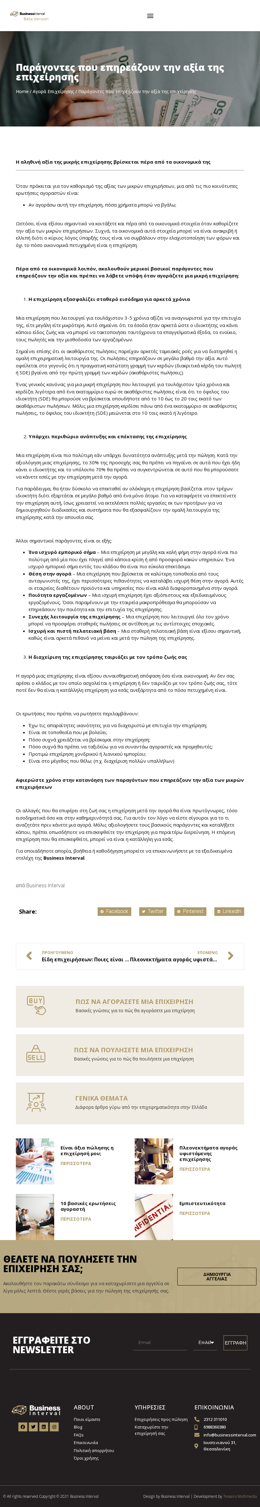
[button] (150, 15)
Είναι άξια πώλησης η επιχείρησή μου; (87, 1150)
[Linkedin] (43, 1426)
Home (22, 91)
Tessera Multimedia (240, 1496)
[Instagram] (54, 1426)
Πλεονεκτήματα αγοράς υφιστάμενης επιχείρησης (208, 1153)
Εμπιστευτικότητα (202, 1203)
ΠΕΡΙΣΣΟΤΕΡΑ (76, 1163)
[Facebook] (22, 1426)
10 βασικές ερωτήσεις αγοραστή (88, 1206)
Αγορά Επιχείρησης (53, 91)
